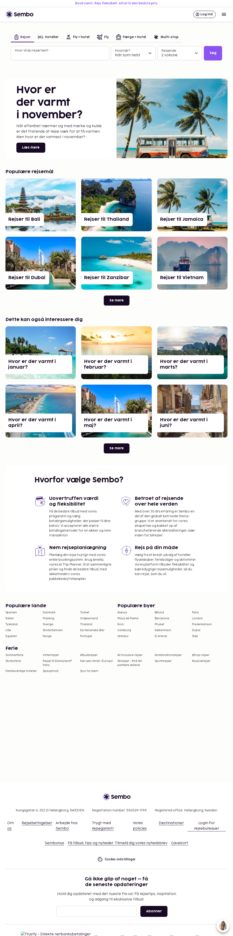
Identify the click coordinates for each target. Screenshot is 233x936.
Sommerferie (14, 655)
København (163, 630)
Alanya (122, 612)
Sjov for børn (89, 671)
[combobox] (60, 55)
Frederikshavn (202, 624)
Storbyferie (13, 661)
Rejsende (168, 51)
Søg (213, 52)
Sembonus (54, 843)
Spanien (11, 612)
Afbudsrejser (89, 655)
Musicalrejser (201, 661)
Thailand (86, 624)
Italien (9, 618)
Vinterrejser (51, 655)
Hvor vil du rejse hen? (31, 50)
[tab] (22, 37)
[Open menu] (224, 14)
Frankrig (48, 618)
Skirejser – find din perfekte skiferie (129, 663)
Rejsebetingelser (37, 823)
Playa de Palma (127, 618)
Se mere (116, 300)
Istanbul (122, 636)
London (197, 618)
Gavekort (179, 843)
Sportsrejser (163, 661)
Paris (195, 612)
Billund (159, 612)
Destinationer (171, 823)
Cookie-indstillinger (120, 859)
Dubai (196, 630)
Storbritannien (53, 630)
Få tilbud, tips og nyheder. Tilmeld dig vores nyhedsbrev (117, 843)
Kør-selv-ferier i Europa (96, 661)
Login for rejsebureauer (206, 826)
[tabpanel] (116, 53)
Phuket (159, 624)
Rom (120, 624)
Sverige (48, 624)
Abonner (154, 911)
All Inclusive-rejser (129, 655)
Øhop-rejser (200, 655)
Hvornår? (122, 51)
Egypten (11, 636)
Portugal (86, 636)
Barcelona (162, 618)
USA (8, 630)
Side (195, 636)
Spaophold (50, 671)
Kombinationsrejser (168, 655)
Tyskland (11, 624)
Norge (47, 636)
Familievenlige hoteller (21, 671)
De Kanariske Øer (92, 630)
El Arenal (161, 636)
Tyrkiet (84, 612)
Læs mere (31, 147)
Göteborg (124, 630)
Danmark (49, 612)
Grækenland (89, 618)
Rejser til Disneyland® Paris (57, 663)
